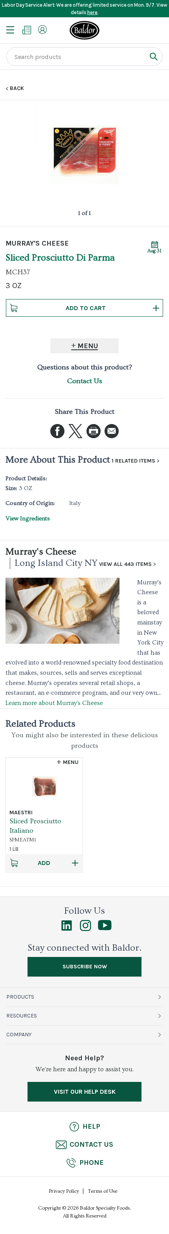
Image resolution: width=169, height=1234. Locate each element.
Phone (91, 1162)
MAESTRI (21, 812)
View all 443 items (125, 564)
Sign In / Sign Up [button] (42, 29)
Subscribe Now (84, 966)
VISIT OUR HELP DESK (85, 1091)
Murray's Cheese (41, 551)
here (92, 12)
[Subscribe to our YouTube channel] (105, 928)
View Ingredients (28, 518)
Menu (87, 346)
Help (91, 1126)
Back (17, 88)
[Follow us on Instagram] (85, 929)
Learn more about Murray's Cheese (54, 703)
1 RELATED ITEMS (133, 461)
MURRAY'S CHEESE (37, 243)
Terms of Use (103, 1191)
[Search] (153, 56)
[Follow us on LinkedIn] (66, 929)
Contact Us (84, 381)
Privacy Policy (64, 1191)
